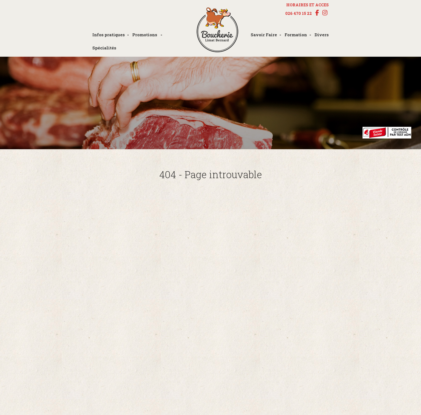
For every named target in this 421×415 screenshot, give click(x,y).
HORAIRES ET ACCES (307, 4)
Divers (322, 34)
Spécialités (104, 48)
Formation (296, 34)
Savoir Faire (264, 34)
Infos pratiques (108, 34)
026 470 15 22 (298, 13)
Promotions (145, 34)
